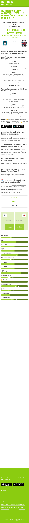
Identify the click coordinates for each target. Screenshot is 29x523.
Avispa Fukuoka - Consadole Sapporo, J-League (15, 32)
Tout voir (5, 511)
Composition (14, 201)
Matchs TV (7, 3)
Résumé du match (14, 197)
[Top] (25, 519)
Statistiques (14, 205)
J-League (17, 140)
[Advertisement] (14, 372)
